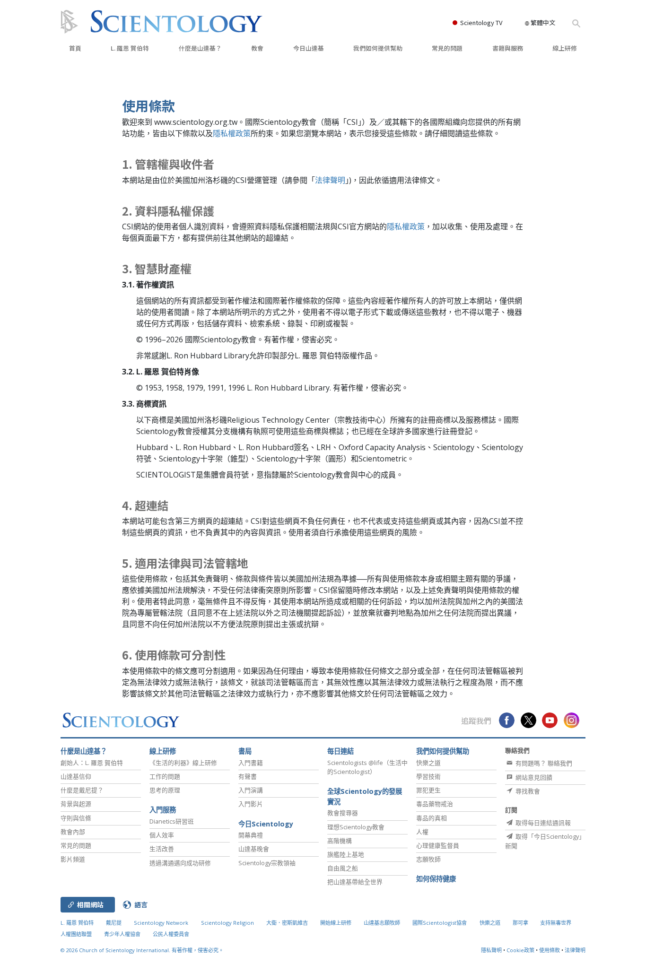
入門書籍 (250, 762)
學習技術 (428, 776)
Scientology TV (481, 22)
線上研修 (564, 47)
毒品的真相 (431, 818)
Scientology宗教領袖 (267, 863)
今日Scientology (265, 823)
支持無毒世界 (555, 922)
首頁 (75, 47)
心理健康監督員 (437, 845)
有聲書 (247, 776)
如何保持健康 (436, 878)
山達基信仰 (76, 776)
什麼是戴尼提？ (82, 790)
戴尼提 (114, 922)
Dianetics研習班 (171, 821)
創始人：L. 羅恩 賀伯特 (92, 762)
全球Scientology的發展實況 (364, 796)
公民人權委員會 (171, 934)
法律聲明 (330, 180)
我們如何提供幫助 (377, 47)
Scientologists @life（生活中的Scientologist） (367, 767)
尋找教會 (527, 791)
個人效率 (161, 835)
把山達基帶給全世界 (355, 881)
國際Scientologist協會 (439, 922)
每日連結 (340, 751)
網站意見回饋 (533, 777)
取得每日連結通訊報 (542, 822)
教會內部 (73, 831)
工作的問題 (164, 776)
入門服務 (162, 809)
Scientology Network (161, 922)
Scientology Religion (227, 922)
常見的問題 (447, 47)
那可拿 (521, 922)
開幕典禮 (250, 835)
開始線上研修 (335, 922)
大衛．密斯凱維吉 (287, 922)
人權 (422, 831)
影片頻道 (73, 859)
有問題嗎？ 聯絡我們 (543, 763)
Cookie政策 (520, 950)
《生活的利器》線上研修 (183, 762)
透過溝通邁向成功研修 (180, 863)
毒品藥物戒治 (434, 803)
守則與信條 (76, 818)
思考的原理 (164, 790)
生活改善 (161, 848)
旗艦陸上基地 (345, 854)
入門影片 (250, 803)
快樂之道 (428, 762)
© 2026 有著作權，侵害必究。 (142, 950)
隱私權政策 (232, 133)
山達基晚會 (253, 848)
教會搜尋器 (342, 812)
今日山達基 (308, 47)
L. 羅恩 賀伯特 (130, 47)
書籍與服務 (507, 47)
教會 (257, 47)
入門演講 (250, 790)
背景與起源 (76, 803)
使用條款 (549, 950)
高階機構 (339, 840)
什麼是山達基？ (200, 47)
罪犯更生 (428, 790)
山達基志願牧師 (382, 922)
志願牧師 (428, 859)
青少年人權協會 (122, 934)
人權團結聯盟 (76, 934)
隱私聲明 (491, 950)
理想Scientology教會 (355, 827)
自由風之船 (342, 868)
